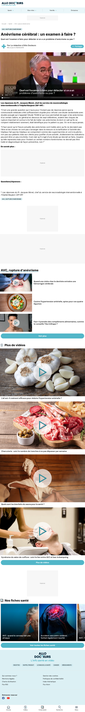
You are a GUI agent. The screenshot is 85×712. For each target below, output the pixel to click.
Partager (79, 46)
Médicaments (67, 665)
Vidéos (25, 710)
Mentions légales (8, 679)
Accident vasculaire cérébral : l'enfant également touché (54, 637)
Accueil (4, 24)
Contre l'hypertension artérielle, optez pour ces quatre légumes (58, 302)
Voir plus (42, 336)
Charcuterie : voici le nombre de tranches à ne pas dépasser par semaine (34, 451)
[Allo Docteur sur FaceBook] (3, 698)
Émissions (74, 10)
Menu (76, 710)
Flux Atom (46, 684)
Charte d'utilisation (9, 682)
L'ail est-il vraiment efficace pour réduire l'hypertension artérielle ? (31, 398)
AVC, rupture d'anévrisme (22, 24)
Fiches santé (42, 710)
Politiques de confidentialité (53, 679)
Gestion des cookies (50, 676)
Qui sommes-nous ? (9, 676)
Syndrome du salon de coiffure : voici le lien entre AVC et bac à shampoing (34, 557)
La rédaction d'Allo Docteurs (23, 45)
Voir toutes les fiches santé (42, 645)
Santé (10, 10)
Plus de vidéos (15, 345)
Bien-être (31, 10)
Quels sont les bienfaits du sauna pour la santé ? (22, 504)
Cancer (56, 665)
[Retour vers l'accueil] (42, 4)
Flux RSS (5, 684)
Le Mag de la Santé (43, 665)
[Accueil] (42, 656)
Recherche (59, 710)
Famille (52, 10)
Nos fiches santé (17, 600)
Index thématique (49, 682)
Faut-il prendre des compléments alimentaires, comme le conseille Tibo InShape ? (59, 322)
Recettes (16, 665)
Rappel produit (28, 665)
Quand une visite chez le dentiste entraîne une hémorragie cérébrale (55, 282)
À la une (8, 710)
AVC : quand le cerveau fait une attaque (16, 637)
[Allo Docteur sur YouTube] (8, 698)
